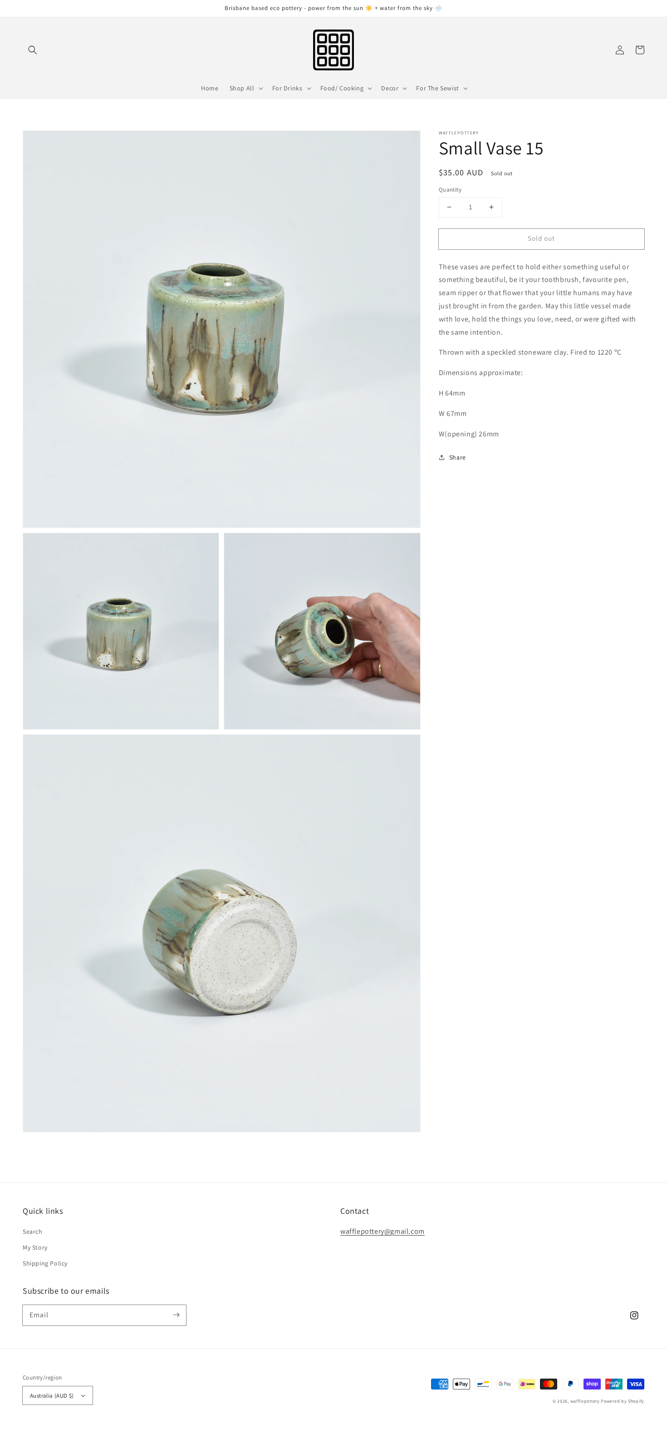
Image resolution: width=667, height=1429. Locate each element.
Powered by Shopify (622, 1401)
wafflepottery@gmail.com (382, 1231)
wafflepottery (585, 1401)
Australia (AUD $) (52, 1395)
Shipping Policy (45, 1263)
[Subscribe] (176, 1315)
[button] (33, 50)
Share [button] (457, 457)
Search (33, 1231)
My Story (35, 1247)
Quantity (450, 189)
